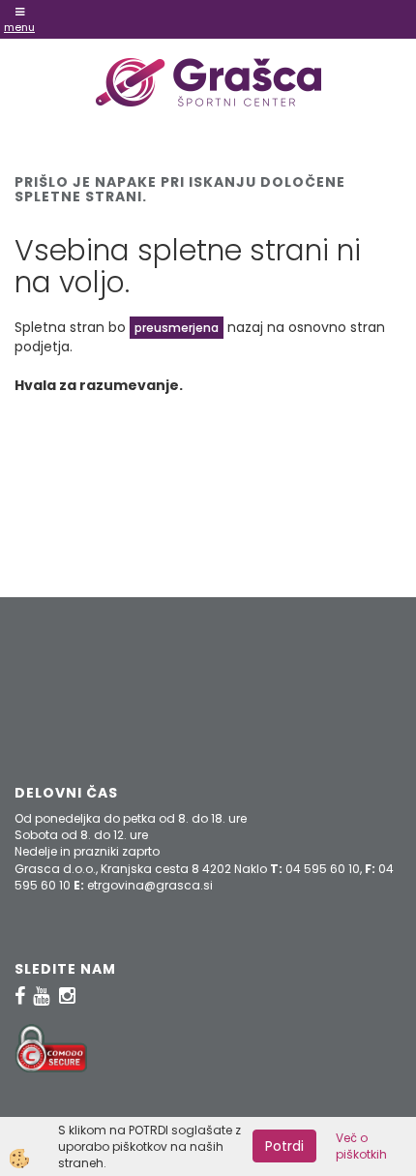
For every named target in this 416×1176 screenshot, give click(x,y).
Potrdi (284, 1146)
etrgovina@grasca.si (150, 885)
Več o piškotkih (361, 1146)
